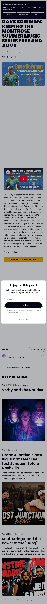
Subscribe (23, 305)
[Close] (42, 284)
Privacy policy (17, 313)
